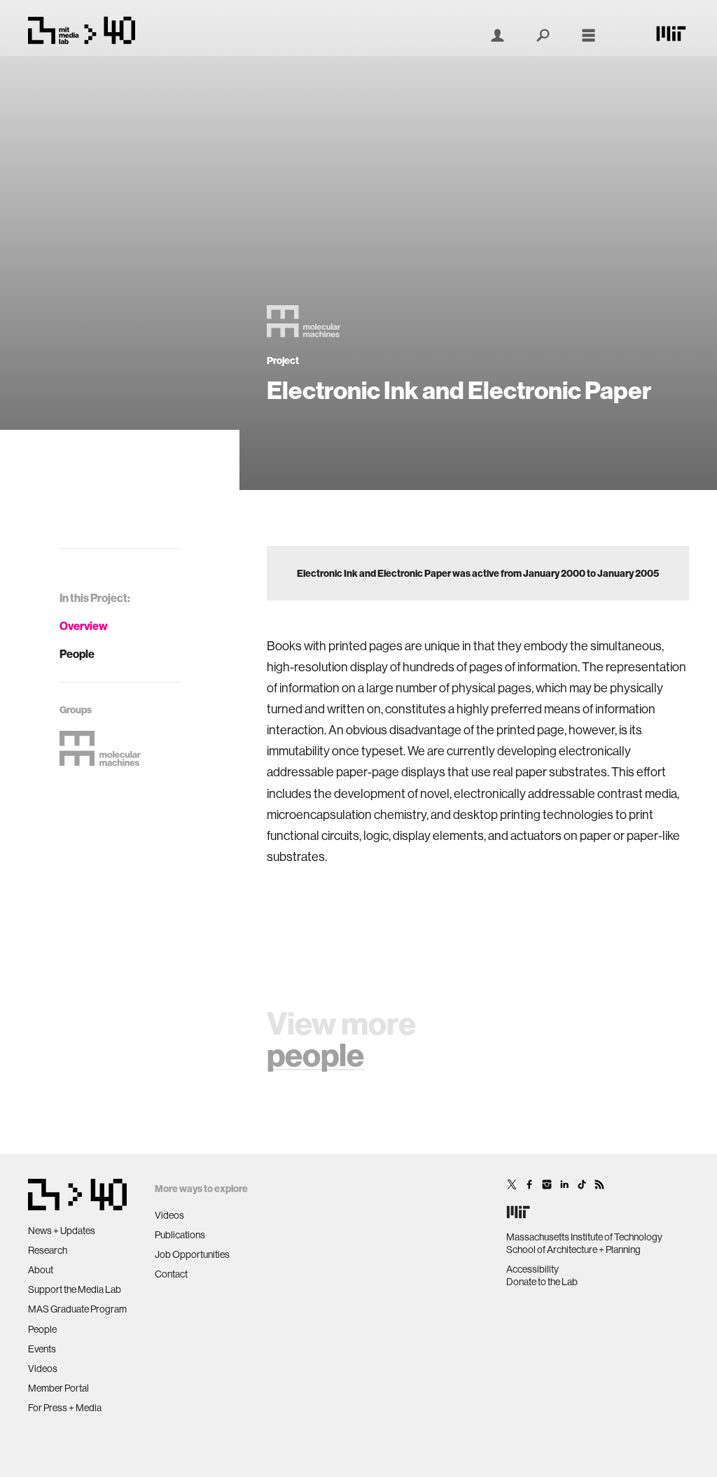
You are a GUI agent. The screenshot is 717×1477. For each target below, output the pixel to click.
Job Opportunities (192, 1254)
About (40, 1270)
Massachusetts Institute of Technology (584, 1237)
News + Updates (61, 1230)
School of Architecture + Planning (573, 1249)
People (77, 654)
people (315, 1054)
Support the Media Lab (74, 1289)
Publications (180, 1234)
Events (42, 1349)
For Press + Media (65, 1407)
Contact (171, 1274)
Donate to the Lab (542, 1281)
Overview (84, 626)
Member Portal (58, 1388)
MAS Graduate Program (77, 1309)
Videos (42, 1368)
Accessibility (532, 1269)
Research (47, 1250)
